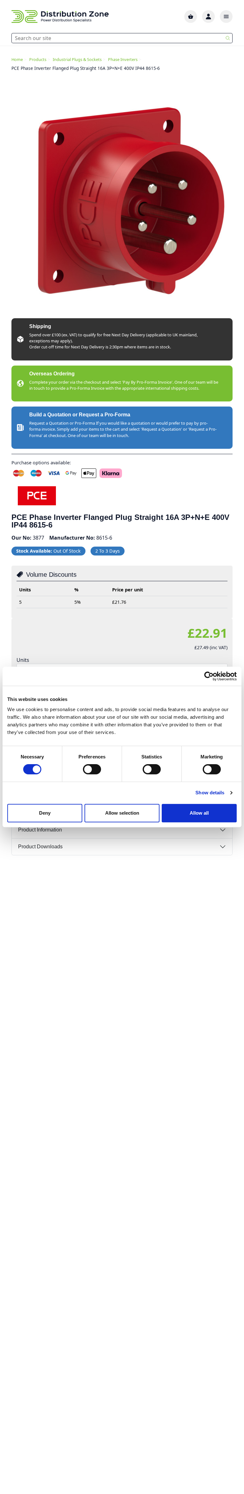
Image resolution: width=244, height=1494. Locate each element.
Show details (209, 792)
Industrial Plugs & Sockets (77, 59)
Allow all (199, 813)
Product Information (40, 829)
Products (37, 59)
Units (23, 659)
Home (17, 59)
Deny (45, 813)
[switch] (92, 769)
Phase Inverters (123, 59)
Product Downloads (40, 846)
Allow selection (122, 813)
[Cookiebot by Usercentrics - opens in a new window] (209, 676)
